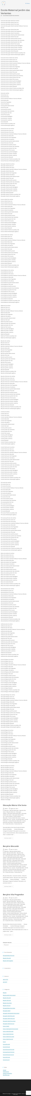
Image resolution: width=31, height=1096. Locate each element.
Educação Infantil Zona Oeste (9, 1021)
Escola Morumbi (20, 819)
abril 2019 (5, 982)
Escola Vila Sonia (10, 824)
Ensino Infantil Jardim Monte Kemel (10, 1028)
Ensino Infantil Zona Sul (8, 1039)
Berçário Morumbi (14, 810)
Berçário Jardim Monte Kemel (9, 995)
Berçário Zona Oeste (12, 854)
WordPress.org (6, 1075)
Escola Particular (6, 1047)
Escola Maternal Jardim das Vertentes (11, 15)
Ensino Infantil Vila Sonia (14, 818)
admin (6, 808)
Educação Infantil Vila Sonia (9, 1018)
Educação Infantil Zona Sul (13, 861)
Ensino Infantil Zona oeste (15, 866)
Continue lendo (9, 838)
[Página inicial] (1, 15)
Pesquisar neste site (7, 942)
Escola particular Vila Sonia (8, 1052)
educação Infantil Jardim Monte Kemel (11, 1013)
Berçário (7, 810)
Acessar (4, 1070)
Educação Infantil (6, 1010)
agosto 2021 (5, 979)
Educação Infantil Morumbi (14, 813)
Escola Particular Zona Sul (8, 1054)
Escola (13, 819)
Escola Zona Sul (18, 824)
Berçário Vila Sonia (7, 1000)
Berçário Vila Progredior (13, 894)
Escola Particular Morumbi (15, 821)
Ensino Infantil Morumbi (13, 864)
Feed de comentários (7, 1073)
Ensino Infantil (9, 816)
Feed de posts (6, 1071)
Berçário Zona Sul (11, 812)
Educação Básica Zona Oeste (12, 855)
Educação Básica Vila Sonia (14, 805)
